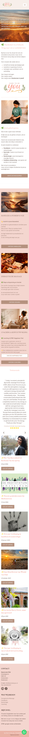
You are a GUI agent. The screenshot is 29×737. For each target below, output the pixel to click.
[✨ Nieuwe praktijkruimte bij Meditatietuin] (14, 483)
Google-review (10, 719)
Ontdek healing (14, 302)
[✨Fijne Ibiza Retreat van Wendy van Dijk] (14, 560)
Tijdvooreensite (14, 735)
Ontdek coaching (14, 362)
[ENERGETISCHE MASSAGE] (14, 263)
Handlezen (4, 700)
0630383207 (7, 685)
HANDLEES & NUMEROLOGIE (12, 216)
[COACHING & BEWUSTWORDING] (14, 319)
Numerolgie (4, 702)
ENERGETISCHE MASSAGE (11, 276)
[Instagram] (6, 688)
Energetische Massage (7, 698)
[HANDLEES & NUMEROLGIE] (14, 202)
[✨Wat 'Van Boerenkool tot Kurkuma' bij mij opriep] (14, 445)
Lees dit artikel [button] (8, 468)
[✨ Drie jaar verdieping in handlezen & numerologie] (14, 522)
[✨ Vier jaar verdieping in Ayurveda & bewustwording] (14, 636)
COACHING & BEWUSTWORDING (14, 332)
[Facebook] (2, 688)
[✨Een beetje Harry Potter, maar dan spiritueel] (14, 598)
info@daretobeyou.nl (11, 683)
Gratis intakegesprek (14, 176)
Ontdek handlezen (14, 246)
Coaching (4, 704)
